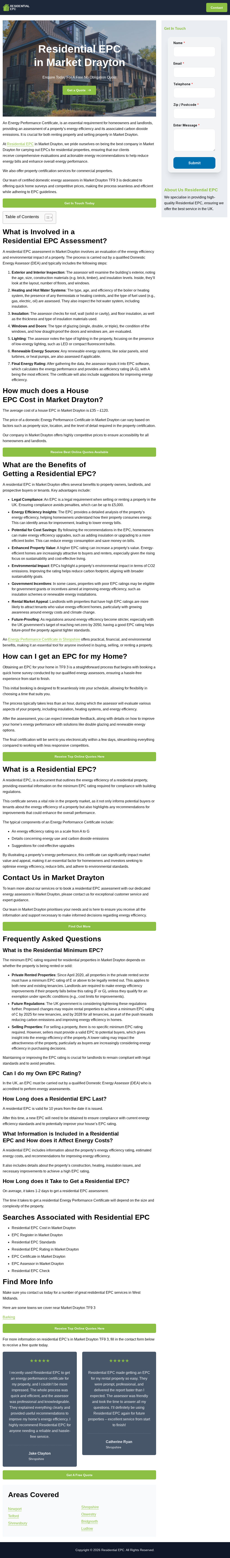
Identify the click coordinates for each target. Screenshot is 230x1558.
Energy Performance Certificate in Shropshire (44, 639)
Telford (13, 1516)
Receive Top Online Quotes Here (79, 756)
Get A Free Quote (79, 1475)
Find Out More (80, 926)
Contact (217, 7)
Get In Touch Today (79, 203)
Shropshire (90, 1507)
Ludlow (87, 1528)
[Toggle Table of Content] (46, 217)
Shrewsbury (17, 1523)
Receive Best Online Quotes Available (79, 452)
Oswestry (88, 1514)
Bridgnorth (89, 1521)
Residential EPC (20, 144)
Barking (9, 1317)
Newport (15, 1509)
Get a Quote (76, 90)
